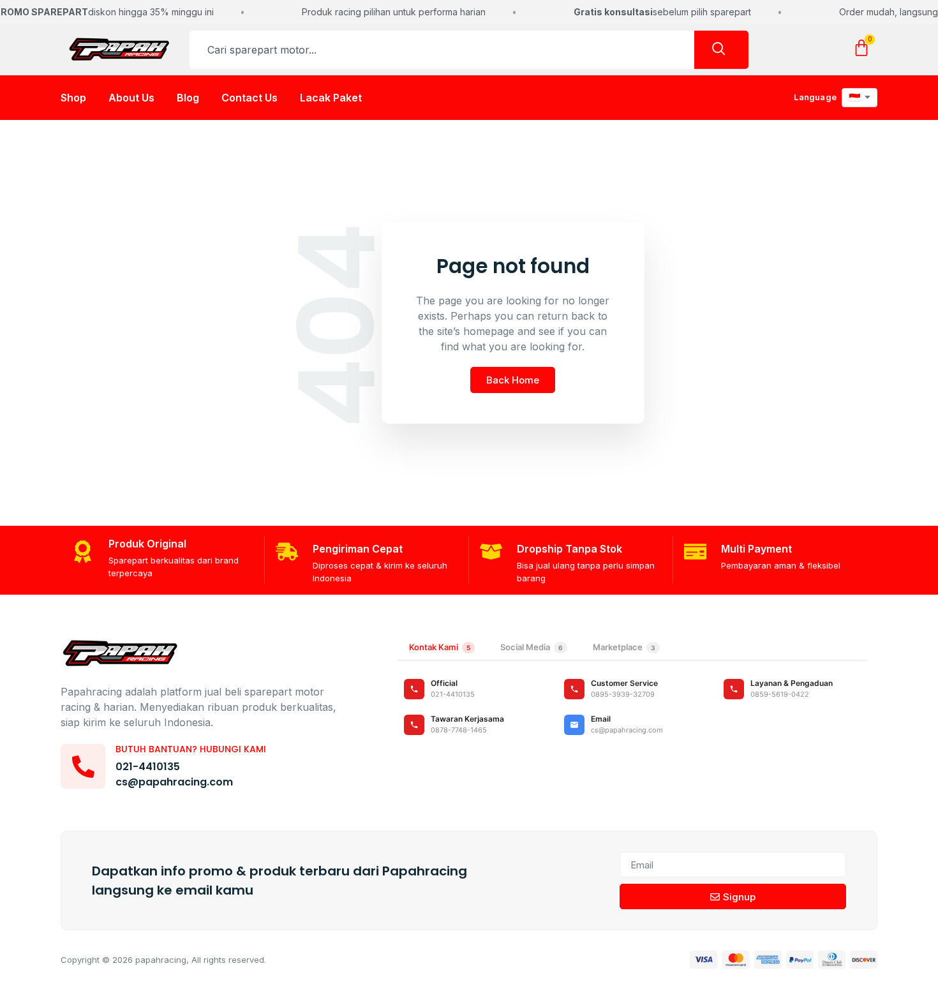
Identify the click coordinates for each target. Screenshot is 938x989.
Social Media (531, 647)
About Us (131, 97)
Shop (73, 97)
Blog (188, 97)
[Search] (721, 50)
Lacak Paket (331, 97)
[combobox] (442, 50)
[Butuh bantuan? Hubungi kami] (83, 766)
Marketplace (624, 647)
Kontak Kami (439, 647)
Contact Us (249, 97)
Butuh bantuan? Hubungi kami (190, 749)
